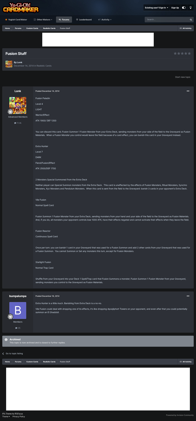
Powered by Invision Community (180, 415)
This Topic (179, 19)
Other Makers (43, 19)
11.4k (18, 123)
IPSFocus (19, 413)
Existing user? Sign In (156, 7)
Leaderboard (85, 19)
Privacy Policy (19, 416)
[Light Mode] (190, 7)
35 (18, 328)
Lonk (19, 62)
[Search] (191, 19)
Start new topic (182, 77)
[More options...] (188, 91)
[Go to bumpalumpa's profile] (17, 310)
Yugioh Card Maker (17, 19)
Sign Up (175, 7)
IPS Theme (7, 413)
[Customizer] (184, 7)
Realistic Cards (44, 65)
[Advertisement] (98, 39)
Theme (5, 416)
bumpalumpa (17, 296)
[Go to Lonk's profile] (9, 64)
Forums (65, 19)
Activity (105, 19)
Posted (47, 91)
